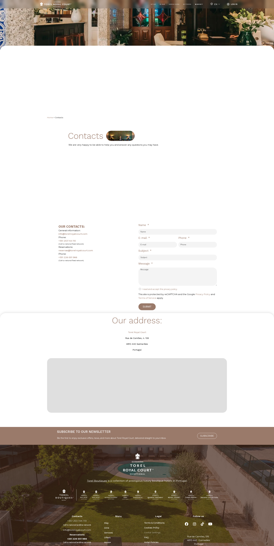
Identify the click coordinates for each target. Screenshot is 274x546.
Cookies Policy (151, 527)
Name (142, 225)
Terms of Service (147, 298)
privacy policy (170, 289)
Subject (143, 250)
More (198, 4)
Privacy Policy (203, 294)
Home (50, 117)
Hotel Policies (151, 542)
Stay (153, 4)
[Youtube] (210, 524)
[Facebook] (186, 524)
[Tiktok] (202, 524)
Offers (187, 4)
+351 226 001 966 (68, 257)
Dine (162, 4)
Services (174, 4)
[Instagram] (194, 524)
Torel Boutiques (97, 480)
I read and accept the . (160, 289)
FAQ (146, 537)
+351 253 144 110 (67, 240)
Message (144, 263)
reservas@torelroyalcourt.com (76, 250)
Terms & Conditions (154, 523)
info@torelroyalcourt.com (73, 234)
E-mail (143, 238)
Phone (182, 238)
